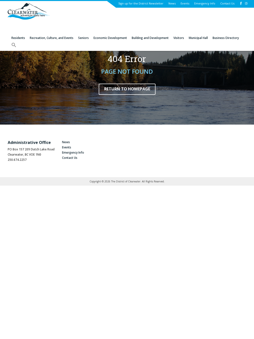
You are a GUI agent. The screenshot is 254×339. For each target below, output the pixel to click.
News (172, 3)
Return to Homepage (127, 89)
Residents (18, 38)
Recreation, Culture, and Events (51, 38)
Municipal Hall (198, 38)
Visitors (178, 38)
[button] (13, 46)
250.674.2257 (17, 160)
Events (185, 3)
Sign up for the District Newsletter (140, 3)
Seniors (83, 38)
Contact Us (227, 3)
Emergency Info (204, 3)
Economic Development (110, 38)
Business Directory (226, 38)
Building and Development (150, 38)
